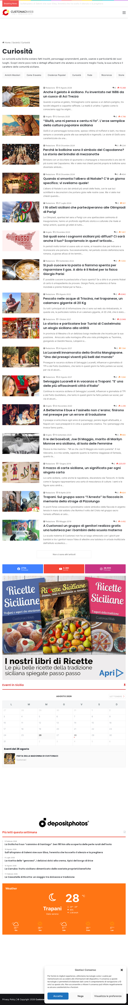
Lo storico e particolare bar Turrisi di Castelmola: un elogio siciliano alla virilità (82, 325)
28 (75, 735)
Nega (81, 996)
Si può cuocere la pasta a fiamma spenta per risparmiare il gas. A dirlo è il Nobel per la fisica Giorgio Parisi (80, 269)
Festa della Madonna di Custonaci (37, 755)
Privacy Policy (8, 999)
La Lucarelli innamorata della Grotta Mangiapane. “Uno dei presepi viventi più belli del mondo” (83, 354)
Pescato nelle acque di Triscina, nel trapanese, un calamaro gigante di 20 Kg (83, 300)
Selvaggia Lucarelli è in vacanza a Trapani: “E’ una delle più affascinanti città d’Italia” (83, 383)
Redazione (50, 88)
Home (7, 42)
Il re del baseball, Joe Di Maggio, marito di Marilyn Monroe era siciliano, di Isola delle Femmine (82, 441)
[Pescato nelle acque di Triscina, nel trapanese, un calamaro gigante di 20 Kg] (20, 303)
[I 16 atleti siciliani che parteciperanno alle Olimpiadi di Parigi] (20, 211)
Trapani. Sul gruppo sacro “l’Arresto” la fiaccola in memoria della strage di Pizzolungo (83, 499)
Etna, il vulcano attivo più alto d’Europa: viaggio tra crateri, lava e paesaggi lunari (59, 3)
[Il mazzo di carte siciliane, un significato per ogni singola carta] (20, 472)
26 (40, 735)
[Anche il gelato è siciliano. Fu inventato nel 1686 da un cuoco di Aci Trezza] (20, 96)
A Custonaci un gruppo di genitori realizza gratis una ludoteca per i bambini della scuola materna (82, 528)
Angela (49, 116)
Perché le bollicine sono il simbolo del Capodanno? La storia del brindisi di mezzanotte (83, 152)
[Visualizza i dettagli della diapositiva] (64, 628)
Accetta (58, 996)
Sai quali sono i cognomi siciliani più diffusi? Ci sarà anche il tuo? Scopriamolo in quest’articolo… (84, 238)
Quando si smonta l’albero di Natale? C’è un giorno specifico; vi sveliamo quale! (84, 180)
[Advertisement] (64, 28)
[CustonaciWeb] (18, 12)
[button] (121, 970)
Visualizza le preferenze (108, 996)
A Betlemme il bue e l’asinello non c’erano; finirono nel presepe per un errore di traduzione (83, 412)
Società (16, 42)
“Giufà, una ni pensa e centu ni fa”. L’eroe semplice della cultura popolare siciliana (84, 123)
